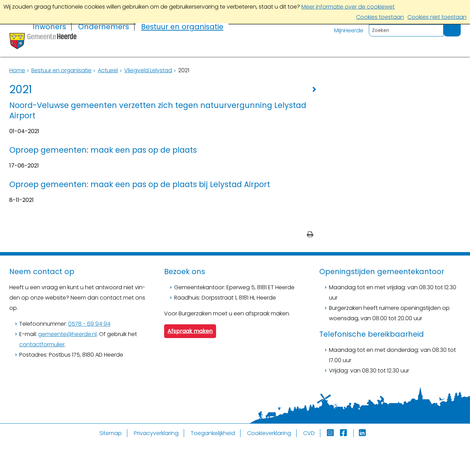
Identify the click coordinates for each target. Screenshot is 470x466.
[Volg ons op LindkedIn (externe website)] (363, 433)
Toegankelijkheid (213, 433)
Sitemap (110, 433)
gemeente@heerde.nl (67, 334)
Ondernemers (103, 27)
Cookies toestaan (380, 17)
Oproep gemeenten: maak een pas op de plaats (103, 149)
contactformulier (42, 344)
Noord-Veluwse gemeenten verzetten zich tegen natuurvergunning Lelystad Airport (157, 110)
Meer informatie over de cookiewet (348, 7)
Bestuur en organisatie (182, 27)
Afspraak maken (190, 331)
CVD (309, 433)
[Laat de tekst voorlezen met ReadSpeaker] (456, 27)
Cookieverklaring (269, 433)
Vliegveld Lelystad (148, 70)
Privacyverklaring (156, 433)
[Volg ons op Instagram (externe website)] (331, 433)
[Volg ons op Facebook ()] (347, 433)
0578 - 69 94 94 (89, 324)
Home (17, 70)
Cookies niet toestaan (437, 17)
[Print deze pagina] (310, 235)
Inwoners (49, 27)
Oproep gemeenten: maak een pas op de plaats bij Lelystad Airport (139, 184)
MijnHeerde (348, 30)
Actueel (108, 70)
